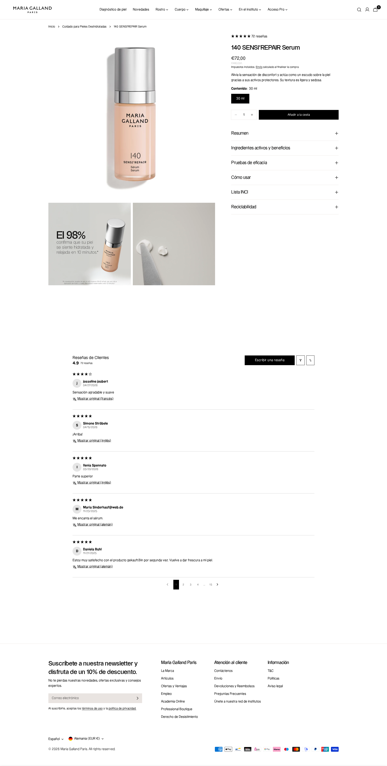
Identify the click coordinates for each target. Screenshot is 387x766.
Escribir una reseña (269, 360)
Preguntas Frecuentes (230, 693)
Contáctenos (223, 670)
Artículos (167, 678)
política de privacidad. (122, 708)
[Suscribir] (137, 698)
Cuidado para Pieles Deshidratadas (84, 26)
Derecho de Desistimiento (179, 716)
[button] (241, 36)
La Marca (167, 670)
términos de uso (92, 708)
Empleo (166, 693)
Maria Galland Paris (73, 749)
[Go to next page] (218, 584)
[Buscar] (359, 10)
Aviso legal (275, 686)
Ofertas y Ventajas (174, 686)
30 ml (240, 98)
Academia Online (173, 701)
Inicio (51, 26)
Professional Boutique (176, 709)
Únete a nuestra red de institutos (237, 701)
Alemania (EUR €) (87, 738)
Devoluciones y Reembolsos (234, 686)
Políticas (273, 678)
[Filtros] (300, 360)
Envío (259, 67)
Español (54, 739)
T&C (271, 670)
